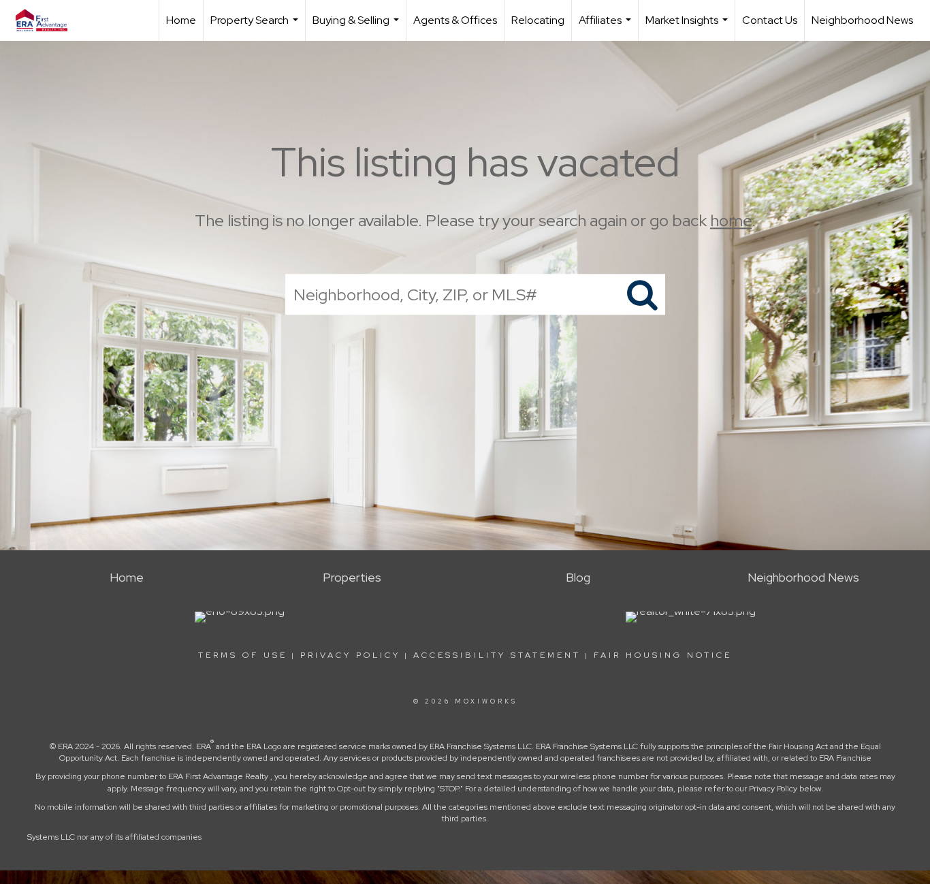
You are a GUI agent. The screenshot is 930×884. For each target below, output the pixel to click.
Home (181, 20)
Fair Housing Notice (663, 655)
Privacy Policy (350, 655)
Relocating (537, 20)
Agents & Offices (455, 20)
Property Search (256, 27)
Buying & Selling (357, 27)
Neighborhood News (862, 20)
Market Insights (688, 27)
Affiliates (607, 27)
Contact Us (769, 20)
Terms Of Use (242, 655)
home (731, 220)
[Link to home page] (48, 20)
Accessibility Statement (497, 655)
